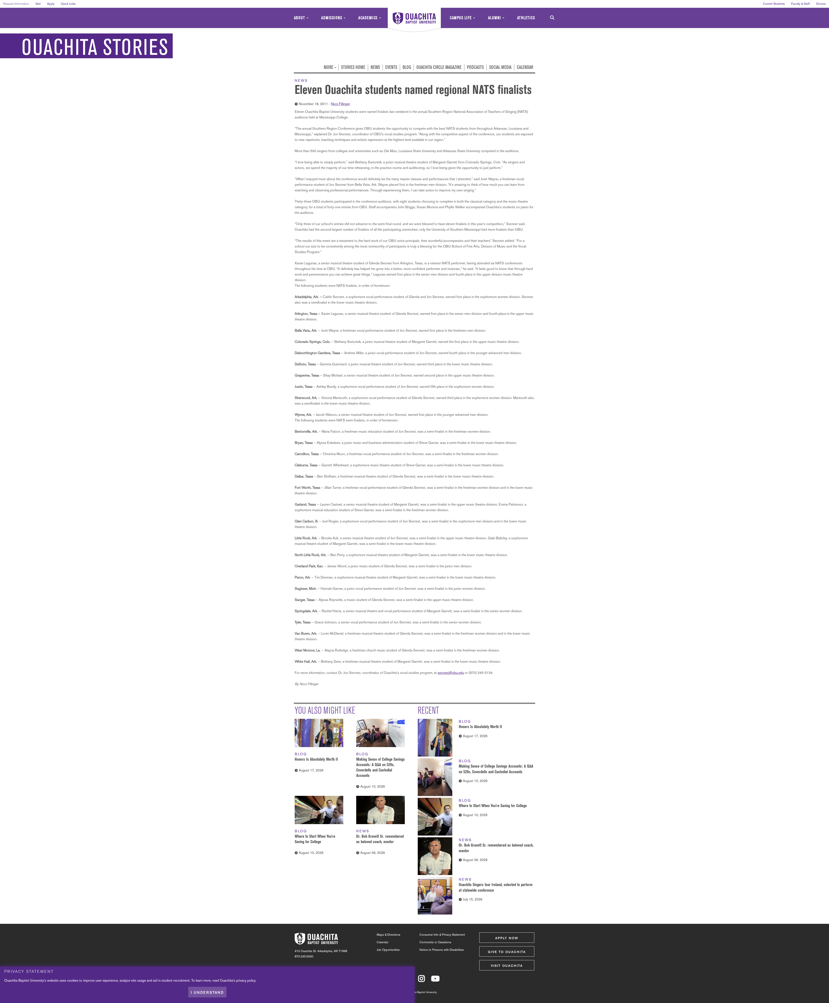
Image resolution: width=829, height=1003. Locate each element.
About (299, 17)
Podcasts (475, 67)
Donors (821, 3)
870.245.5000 (304, 956)
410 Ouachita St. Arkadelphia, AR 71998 (321, 951)
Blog (407, 67)
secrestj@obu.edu (451, 673)
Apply (50, 3)
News (375, 67)
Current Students (774, 3)
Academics (368, 17)
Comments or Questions (435, 942)
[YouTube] (435, 980)
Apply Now (506, 938)
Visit (38, 3)
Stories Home (353, 67)
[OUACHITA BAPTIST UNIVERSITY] (414, 20)
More (329, 67)
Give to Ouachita (507, 952)
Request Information (16, 3)
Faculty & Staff (800, 3)
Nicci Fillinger (340, 104)
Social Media (500, 67)
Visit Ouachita (507, 965)
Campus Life (461, 17)
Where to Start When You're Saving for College (493, 805)
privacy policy (245, 980)
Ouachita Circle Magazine (439, 67)
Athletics (526, 17)
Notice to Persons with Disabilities (441, 949)
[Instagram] (421, 980)
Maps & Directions (388, 934)
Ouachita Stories (95, 47)
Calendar (525, 67)
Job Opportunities (388, 949)
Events (391, 67)
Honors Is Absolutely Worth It (316, 759)
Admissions (331, 17)
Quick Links (68, 3)
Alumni (494, 17)
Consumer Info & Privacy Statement (442, 934)
